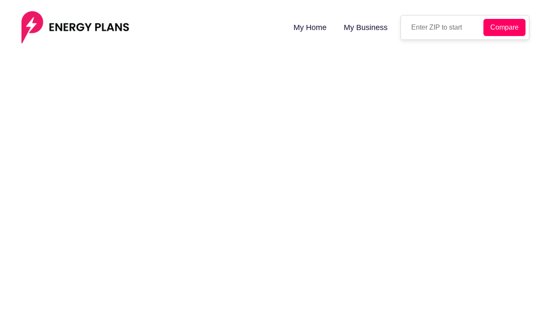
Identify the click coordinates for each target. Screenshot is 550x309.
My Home (310, 27)
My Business (366, 27)
